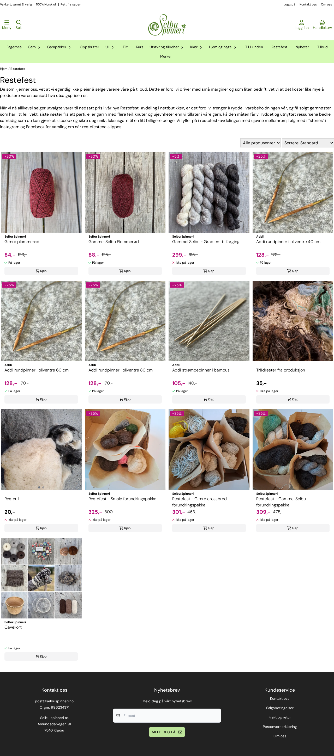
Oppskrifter (89, 47)
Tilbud (322, 47)
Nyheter (302, 47)
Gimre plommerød (21, 241)
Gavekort (13, 627)
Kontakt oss (308, 4)
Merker (166, 56)
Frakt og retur (280, 717)
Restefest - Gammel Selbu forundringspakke (281, 502)
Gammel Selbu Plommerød (113, 241)
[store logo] (167, 25)
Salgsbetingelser (280, 708)
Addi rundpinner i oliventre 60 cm (36, 370)
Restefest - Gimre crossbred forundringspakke (199, 502)
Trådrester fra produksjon (280, 370)
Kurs (139, 47)
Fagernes (14, 47)
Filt (125, 47)
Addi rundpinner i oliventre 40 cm (288, 241)
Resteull (11, 498)
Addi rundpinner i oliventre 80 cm (120, 370)
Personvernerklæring (280, 726)
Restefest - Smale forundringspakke (122, 498)
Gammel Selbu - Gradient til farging (206, 241)
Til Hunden (254, 47)
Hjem (4, 69)
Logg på (289, 4)
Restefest (279, 47)
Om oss (326, 4)
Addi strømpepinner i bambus (201, 370)
